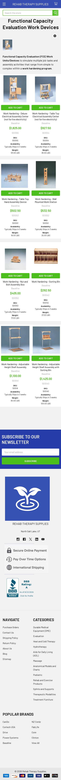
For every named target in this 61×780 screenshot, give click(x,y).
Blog (5, 653)
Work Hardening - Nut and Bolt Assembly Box (15, 283)
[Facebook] (24, 539)
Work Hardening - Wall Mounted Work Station (46, 200)
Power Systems (10, 737)
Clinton (35, 737)
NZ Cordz (36, 721)
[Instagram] (18, 539)
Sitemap (7, 659)
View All (35, 742)
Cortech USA (9, 727)
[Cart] (56, 4)
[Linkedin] (36, 539)
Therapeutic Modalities (44, 694)
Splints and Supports (43, 689)
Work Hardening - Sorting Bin (46, 281)
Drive (5, 732)
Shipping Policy (10, 637)
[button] (55, 36)
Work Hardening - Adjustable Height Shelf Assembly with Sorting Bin (46, 367)
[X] (30, 539)
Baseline (7, 742)
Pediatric (37, 674)
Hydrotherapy (39, 646)
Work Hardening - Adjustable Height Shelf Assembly (15, 365)
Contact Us (8, 632)
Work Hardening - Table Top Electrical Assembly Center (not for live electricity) (45, 116)
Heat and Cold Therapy (44, 641)
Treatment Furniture (43, 699)
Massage (37, 660)
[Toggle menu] (4, 4)
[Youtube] (43, 539)
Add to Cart (15, 107)
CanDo (6, 721)
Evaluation (38, 636)
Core (34, 732)
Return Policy (9, 643)
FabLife (35, 727)
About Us (7, 648)
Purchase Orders (11, 627)
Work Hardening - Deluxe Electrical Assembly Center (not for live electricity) (15, 116)
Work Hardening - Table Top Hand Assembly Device (15, 200)
